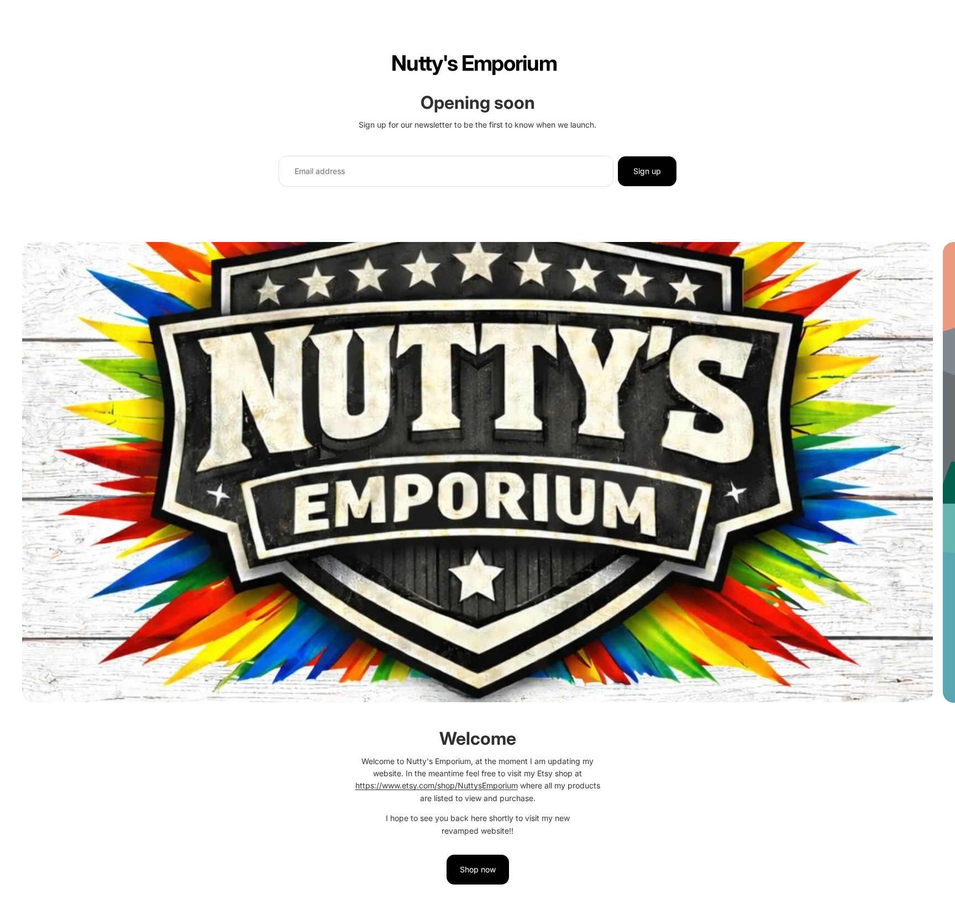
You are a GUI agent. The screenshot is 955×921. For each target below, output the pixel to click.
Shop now (478, 869)
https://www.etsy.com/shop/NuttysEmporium (436, 785)
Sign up (647, 171)
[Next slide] (937, 577)
